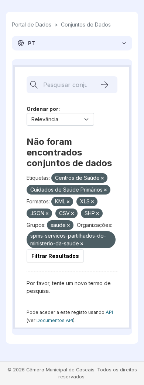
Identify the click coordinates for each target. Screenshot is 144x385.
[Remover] (102, 178)
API (109, 312)
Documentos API (55, 320)
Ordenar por (42, 109)
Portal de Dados (31, 24)
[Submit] (104, 84)
